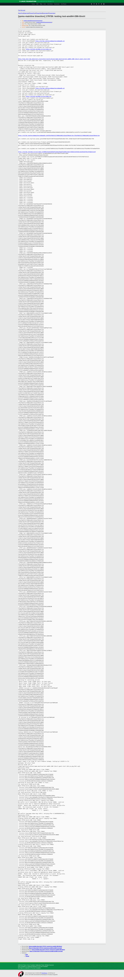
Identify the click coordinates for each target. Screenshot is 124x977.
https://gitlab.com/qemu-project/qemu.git (38, 49)
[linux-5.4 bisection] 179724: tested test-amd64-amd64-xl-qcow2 (45, 948)
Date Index (45, 13)
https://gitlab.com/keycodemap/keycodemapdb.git (50, 41)
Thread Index (51, 13)
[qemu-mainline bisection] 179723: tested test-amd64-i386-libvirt (45, 946)
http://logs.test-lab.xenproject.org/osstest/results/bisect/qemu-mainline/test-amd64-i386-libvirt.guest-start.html (54, 59)
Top (19, 10)
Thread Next (39, 13)
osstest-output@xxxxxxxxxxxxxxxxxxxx (33, 20)
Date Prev (20, 13)
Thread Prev (32, 13)
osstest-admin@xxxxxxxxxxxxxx (44, 22)
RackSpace (44, 973)
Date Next (26, 13)
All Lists (23, 10)
